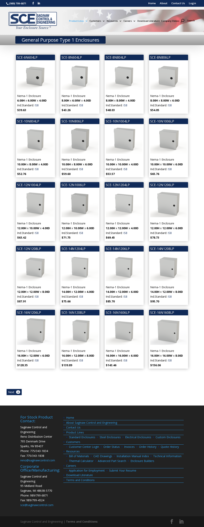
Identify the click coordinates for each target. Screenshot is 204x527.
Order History (147, 447)
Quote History (170, 447)
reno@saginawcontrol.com (37, 460)
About (163, 3)
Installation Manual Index (133, 456)
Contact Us (178, 3)
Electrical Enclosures (138, 437)
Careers (128, 21)
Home (152, 3)
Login (192, 3)
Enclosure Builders (142, 461)
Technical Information (167, 456)
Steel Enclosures (110, 437)
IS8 (37, 105)
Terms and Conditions (80, 480)
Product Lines (76, 21)
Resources (112, 21)
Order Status (111, 447)
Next (13, 392)
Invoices (129, 447)
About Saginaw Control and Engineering (91, 422)
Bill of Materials (79, 456)
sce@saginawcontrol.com (36, 505)
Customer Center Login (84, 447)
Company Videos (170, 21)
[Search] (189, 13)
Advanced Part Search (112, 461)
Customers (95, 21)
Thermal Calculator (81, 461)
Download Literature (148, 21)
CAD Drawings (102, 456)
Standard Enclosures (82, 437)
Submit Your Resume (122, 470)
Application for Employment (87, 470)
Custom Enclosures (168, 437)
